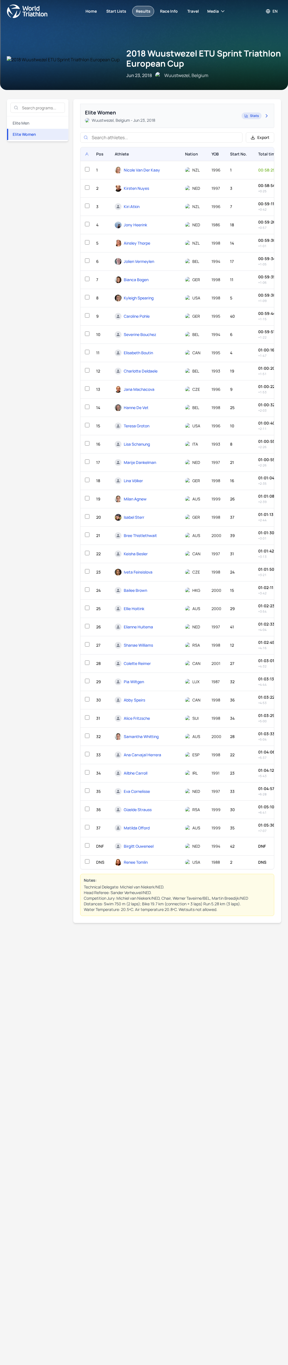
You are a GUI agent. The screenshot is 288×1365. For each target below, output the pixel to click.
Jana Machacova (139, 389)
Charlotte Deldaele (141, 371)
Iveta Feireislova (138, 572)
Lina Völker (133, 480)
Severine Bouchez (140, 334)
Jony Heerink (135, 224)
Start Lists (116, 11)
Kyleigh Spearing (139, 298)
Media (213, 11)
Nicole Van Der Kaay (142, 170)
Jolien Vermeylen (139, 261)
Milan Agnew (135, 499)
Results (143, 11)
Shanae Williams (138, 645)
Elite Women (24, 134)
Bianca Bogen (136, 279)
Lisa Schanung (137, 444)
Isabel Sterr (134, 517)
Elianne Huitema (138, 627)
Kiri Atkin (132, 206)
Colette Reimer (137, 663)
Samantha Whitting (141, 736)
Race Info (169, 11)
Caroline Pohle (137, 316)
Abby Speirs (134, 700)
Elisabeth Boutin (138, 352)
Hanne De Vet (136, 407)
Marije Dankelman (140, 462)
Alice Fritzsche (137, 718)
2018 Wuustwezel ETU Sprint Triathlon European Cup (203, 58)
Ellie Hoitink (134, 608)
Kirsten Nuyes (136, 188)
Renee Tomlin (136, 862)
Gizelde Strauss (138, 809)
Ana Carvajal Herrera (142, 754)
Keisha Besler (136, 553)
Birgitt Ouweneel (139, 846)
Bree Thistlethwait (140, 535)
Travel (193, 11)
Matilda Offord (137, 828)
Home (91, 11)
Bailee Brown (135, 590)
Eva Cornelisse (137, 791)
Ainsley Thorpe (137, 243)
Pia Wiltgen (134, 681)
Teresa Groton (136, 425)
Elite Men (21, 123)
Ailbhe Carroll (135, 773)
